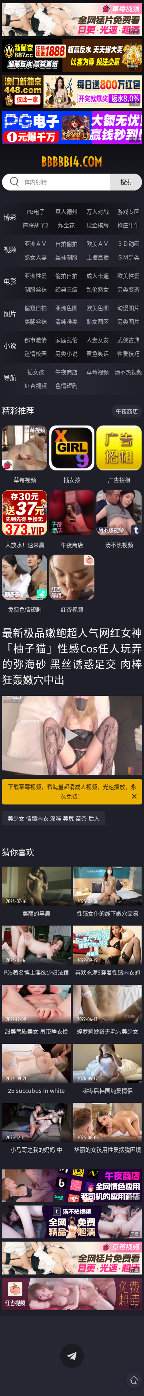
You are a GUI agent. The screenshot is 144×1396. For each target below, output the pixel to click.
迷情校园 (35, 353)
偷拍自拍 (66, 276)
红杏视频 (35, 385)
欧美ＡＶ (97, 243)
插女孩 (35, 372)
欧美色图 (97, 308)
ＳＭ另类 (128, 257)
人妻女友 (97, 340)
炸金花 (66, 225)
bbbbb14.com (71, 162)
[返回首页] (134, 1380)
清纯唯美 (66, 321)
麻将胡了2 (35, 225)
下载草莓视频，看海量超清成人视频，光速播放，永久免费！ (72, 791)
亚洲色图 (66, 308)
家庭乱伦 (66, 340)
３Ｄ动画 (128, 243)
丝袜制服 (66, 257)
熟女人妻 (35, 257)
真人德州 (66, 211)
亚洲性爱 (35, 276)
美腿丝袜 (35, 321)
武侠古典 (128, 340)
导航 (10, 377)
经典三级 (66, 289)
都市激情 (35, 340)
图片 (10, 313)
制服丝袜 (35, 289)
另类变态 (128, 289)
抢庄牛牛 (128, 225)
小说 (10, 345)
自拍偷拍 (66, 243)
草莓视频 (97, 372)
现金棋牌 (97, 225)
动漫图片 (128, 308)
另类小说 (66, 353)
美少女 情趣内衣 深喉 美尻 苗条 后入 (54, 818)
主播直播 (97, 257)
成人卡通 (97, 276)
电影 (10, 281)
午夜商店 (66, 372)
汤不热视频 (128, 372)
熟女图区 (97, 321)
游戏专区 (128, 211)
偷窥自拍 (35, 308)
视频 (10, 249)
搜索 (126, 182)
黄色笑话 (97, 353)
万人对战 (97, 211)
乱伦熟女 (97, 289)
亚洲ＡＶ (35, 243)
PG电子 (35, 211)
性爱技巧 (128, 353)
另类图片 (128, 321)
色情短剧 (66, 385)
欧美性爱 (128, 276)
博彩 (10, 217)
